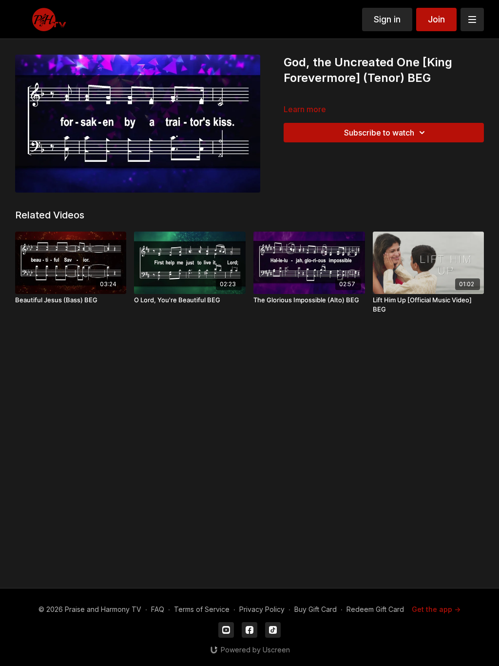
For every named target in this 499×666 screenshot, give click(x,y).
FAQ (157, 609)
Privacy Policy (262, 609)
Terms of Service (202, 609)
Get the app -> (436, 609)
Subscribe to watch (379, 132)
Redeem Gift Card (375, 609)
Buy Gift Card (315, 609)
